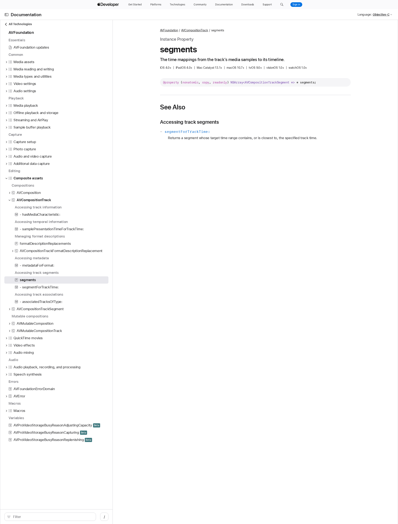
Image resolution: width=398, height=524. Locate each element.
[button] (282, 4)
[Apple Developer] (108, 4)
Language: (365, 14)
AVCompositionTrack (194, 30)
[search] (50, 517)
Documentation (26, 14)
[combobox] (52, 516)
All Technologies (20, 24)
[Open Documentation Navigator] (7, 15)
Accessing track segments (189, 122)
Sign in (296, 4)
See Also (173, 107)
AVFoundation (169, 30)
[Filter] (52, 517)
